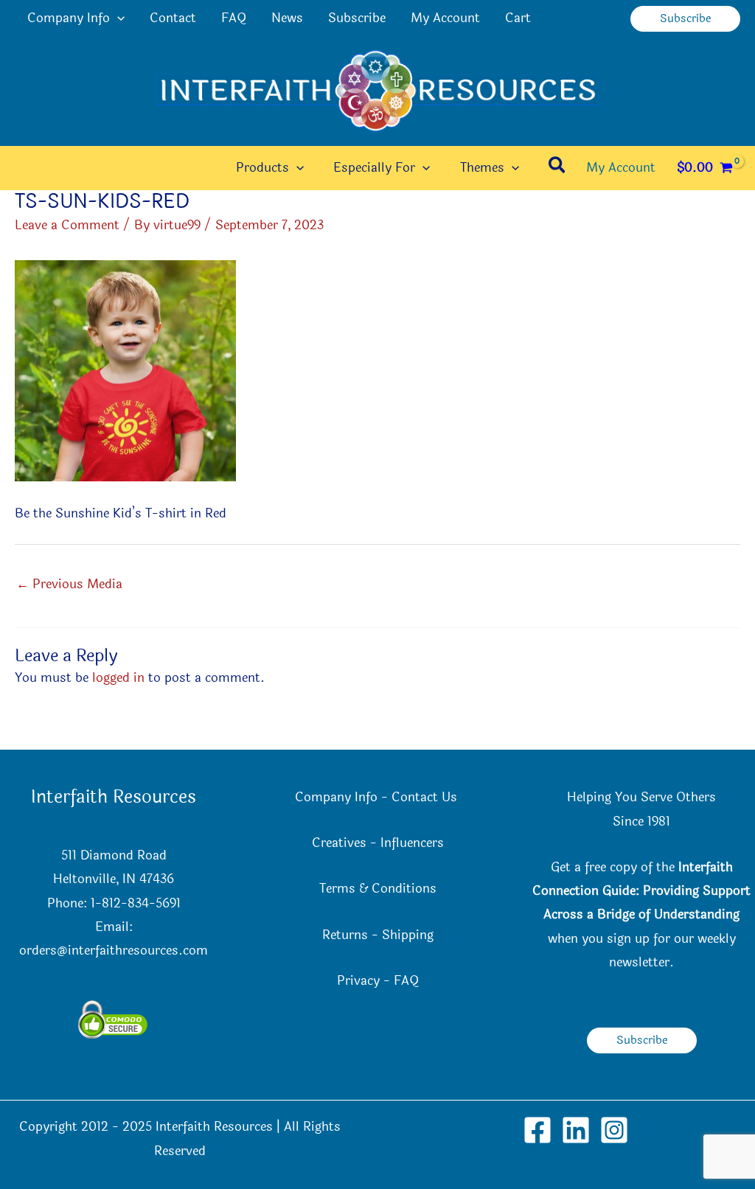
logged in (118, 678)
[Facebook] (537, 1130)
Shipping (408, 935)
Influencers (412, 843)
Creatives (339, 843)
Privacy (358, 981)
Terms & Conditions (377, 889)
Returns (345, 935)
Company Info (68, 18)
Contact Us (426, 797)
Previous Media (69, 584)
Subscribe (357, 18)
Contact (173, 18)
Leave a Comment (67, 225)
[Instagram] (614, 1130)
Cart (518, 18)
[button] (117, 18)
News (287, 18)
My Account (445, 18)
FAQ (233, 18)
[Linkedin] (576, 1130)
